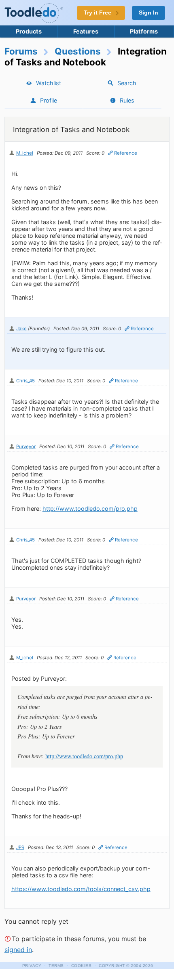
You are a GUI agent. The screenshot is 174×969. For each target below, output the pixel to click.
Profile (48, 100)
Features (85, 31)
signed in (18, 950)
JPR (20, 847)
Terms (56, 965)
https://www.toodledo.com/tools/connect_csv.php (81, 888)
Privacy (32, 965)
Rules (127, 100)
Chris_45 (25, 381)
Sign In (148, 13)
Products (29, 31)
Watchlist (48, 83)
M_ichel (24, 153)
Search (126, 83)
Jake (21, 328)
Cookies (81, 965)
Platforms (144, 31)
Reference (125, 153)
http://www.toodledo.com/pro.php (90, 508)
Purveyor (26, 446)
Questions (78, 51)
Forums (21, 51)
